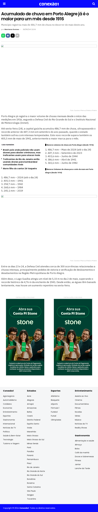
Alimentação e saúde (84, 440)
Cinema (78, 400)
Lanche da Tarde (82, 468)
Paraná (30, 455)
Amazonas (31, 408)
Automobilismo (10, 400)
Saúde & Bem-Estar (12, 435)
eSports (54, 404)
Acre (29, 396)
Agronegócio (8, 396)
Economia (7, 408)
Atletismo (55, 396)
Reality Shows (81, 427)
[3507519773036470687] (25, 337)
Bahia (29, 412)
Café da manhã (82, 452)
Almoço (78, 444)
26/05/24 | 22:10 (29, 29)
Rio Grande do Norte (36, 471)
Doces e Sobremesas (84, 456)
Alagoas (30, 400)
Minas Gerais (32, 443)
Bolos (77, 448)
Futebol (54, 412)
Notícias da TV (9, 427)
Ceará (30, 416)
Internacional (9, 423)
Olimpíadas (56, 420)
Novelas (78, 412)
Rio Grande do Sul (35, 475)
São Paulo (31, 491)
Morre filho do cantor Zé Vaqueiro (20, 168)
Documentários (82, 404)
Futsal (53, 416)
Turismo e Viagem (11, 443)
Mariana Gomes (11, 29)
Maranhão (31, 431)
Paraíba (30, 451)
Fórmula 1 (55, 408)
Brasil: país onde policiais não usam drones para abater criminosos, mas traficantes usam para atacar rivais (22, 153)
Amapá (30, 404)
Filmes (78, 408)
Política (6, 431)
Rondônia (31, 479)
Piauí (29, 463)
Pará (29, 447)
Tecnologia (8, 439)
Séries (77, 416)
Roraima (30, 483)
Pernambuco (33, 459)
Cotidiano (7, 404)
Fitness (78, 460)
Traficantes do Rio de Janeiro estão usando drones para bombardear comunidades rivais (21, 162)
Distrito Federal (33, 420)
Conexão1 (24, 508)
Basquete (55, 400)
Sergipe (30, 495)
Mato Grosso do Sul (35, 439)
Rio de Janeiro (33, 467)
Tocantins (31, 499)
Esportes (7, 416)
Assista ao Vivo (81, 396)
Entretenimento (10, 412)
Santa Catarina (34, 487)
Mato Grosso (32, 435)
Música (78, 420)
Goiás (29, 427)
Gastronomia (9, 420)
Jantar (78, 464)
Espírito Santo (33, 423)
